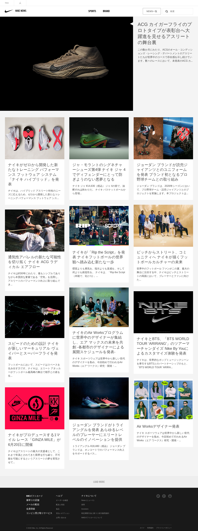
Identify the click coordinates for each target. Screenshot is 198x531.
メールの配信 (32, 504)
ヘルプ (59, 496)
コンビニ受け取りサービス (39, 513)
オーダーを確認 (62, 500)
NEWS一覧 (151, 11)
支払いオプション (63, 513)
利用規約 (150, 528)
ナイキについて (89, 496)
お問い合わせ (61, 517)
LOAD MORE (99, 482)
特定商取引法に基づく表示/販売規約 (95, 513)
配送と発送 (60, 505)
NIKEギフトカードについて (91, 517)
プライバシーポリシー (164, 528)
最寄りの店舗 (32, 500)
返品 (57, 509)
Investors (84, 509)
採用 (83, 505)
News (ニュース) (87, 500)
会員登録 (30, 509)
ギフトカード (34, 496)
